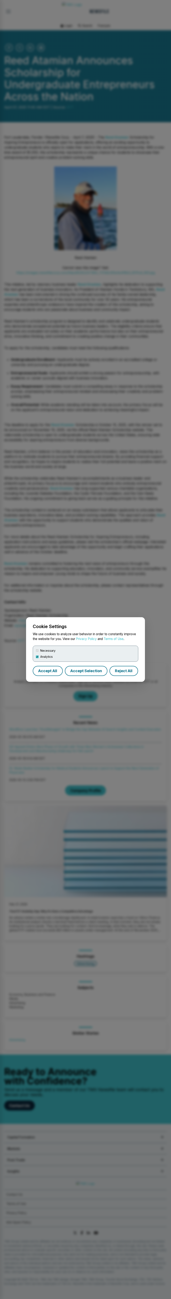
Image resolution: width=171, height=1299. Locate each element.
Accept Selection (86, 671)
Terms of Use (113, 639)
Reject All (123, 671)
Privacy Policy (86, 639)
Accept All (47, 671)
